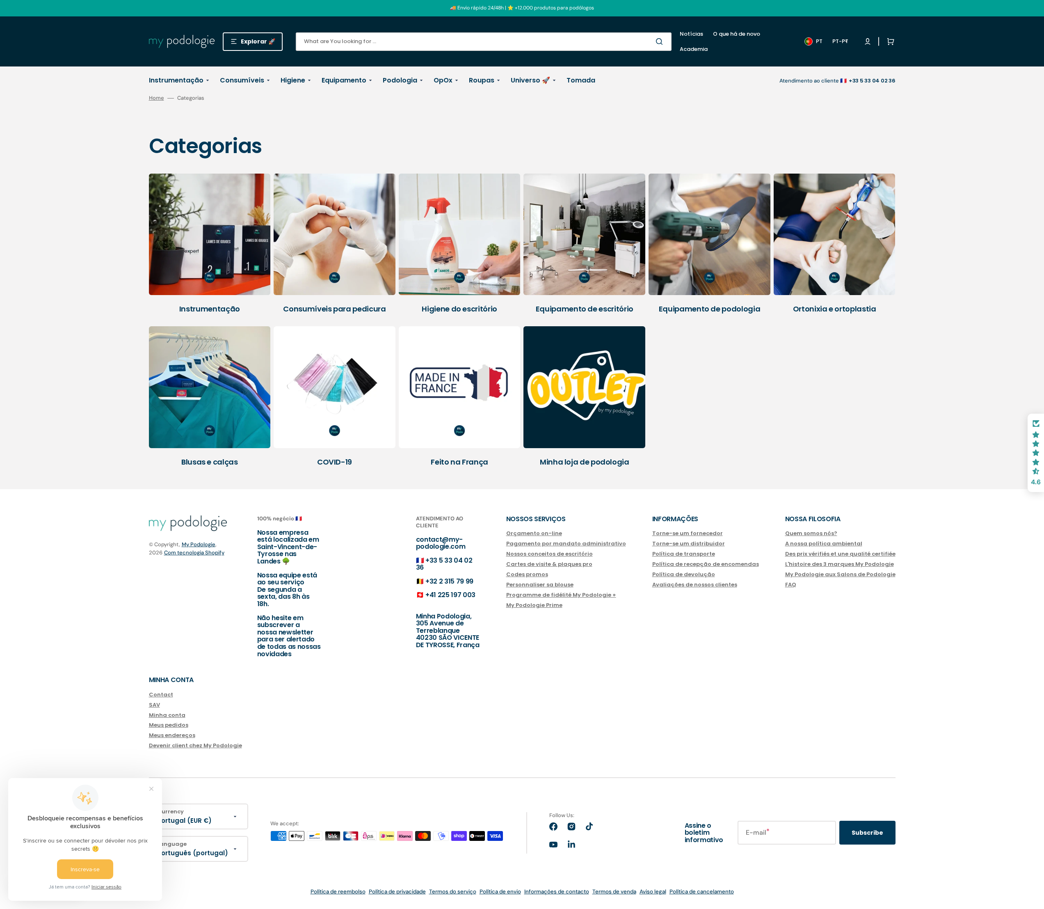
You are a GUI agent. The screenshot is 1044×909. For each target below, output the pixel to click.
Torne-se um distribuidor (688, 543)
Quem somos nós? (811, 533)
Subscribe (867, 833)
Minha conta (167, 715)
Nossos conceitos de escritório (549, 554)
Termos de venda (614, 891)
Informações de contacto (556, 891)
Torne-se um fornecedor (687, 533)
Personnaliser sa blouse (539, 584)
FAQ (790, 584)
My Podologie (198, 544)
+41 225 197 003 (450, 595)
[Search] (661, 41)
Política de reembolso (338, 891)
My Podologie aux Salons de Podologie (840, 574)
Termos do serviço (452, 891)
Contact (161, 694)
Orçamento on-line (534, 533)
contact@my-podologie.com (441, 543)
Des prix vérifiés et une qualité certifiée (840, 554)
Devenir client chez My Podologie (195, 745)
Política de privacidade (397, 891)
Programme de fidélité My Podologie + (561, 595)
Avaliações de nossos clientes (694, 584)
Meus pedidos (168, 725)
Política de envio (500, 891)
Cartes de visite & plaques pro (549, 564)
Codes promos (527, 574)
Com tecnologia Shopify (194, 552)
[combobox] (484, 41)
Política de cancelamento (701, 891)
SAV (154, 705)
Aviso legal (653, 891)
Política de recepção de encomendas (705, 564)
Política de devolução (683, 574)
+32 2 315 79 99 (449, 581)
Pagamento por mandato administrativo (566, 543)
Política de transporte (683, 554)
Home (156, 98)
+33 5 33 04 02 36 (444, 564)
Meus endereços (172, 735)
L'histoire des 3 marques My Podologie (839, 564)
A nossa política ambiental (823, 543)
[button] (889, 41)
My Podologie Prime (534, 605)
